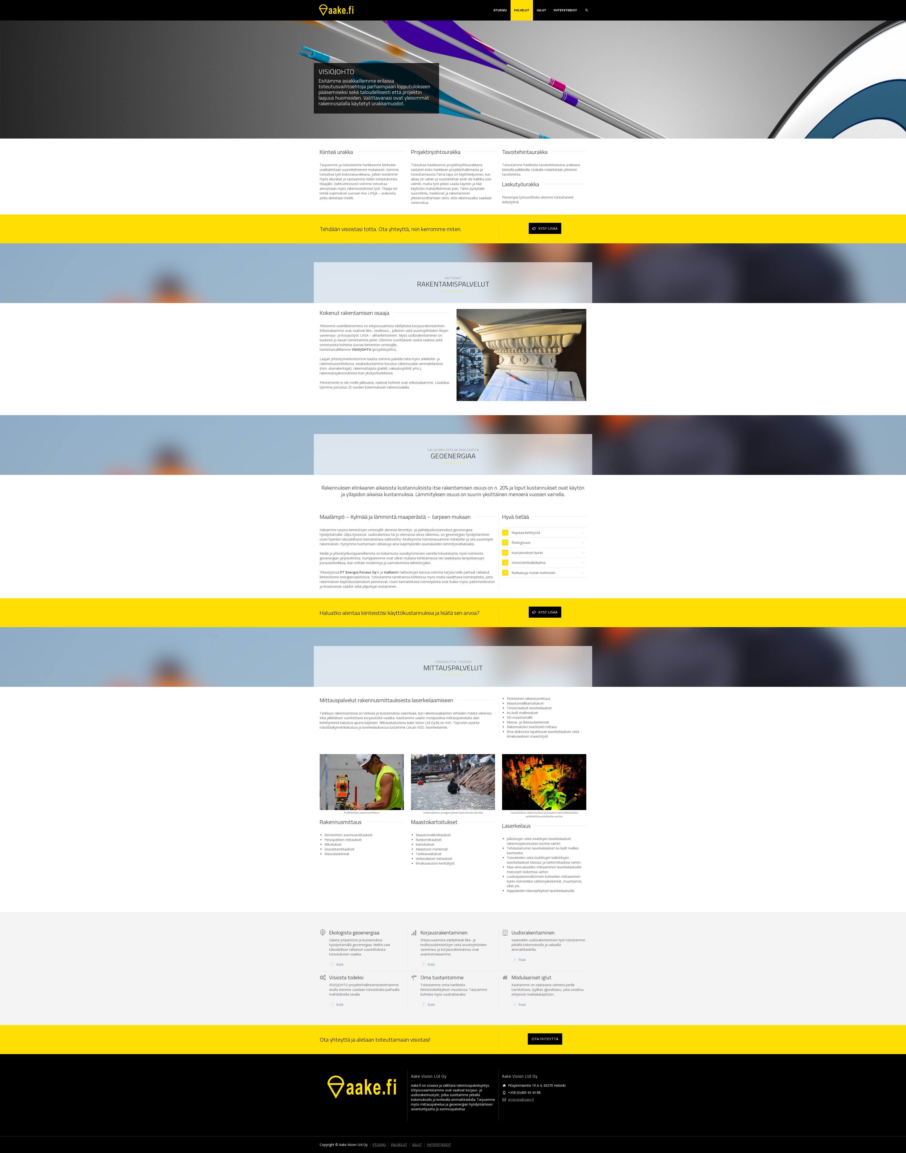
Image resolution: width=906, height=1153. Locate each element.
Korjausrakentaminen (444, 933)
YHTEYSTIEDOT (565, 10)
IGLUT (541, 10)
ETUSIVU (500, 10)
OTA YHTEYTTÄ (545, 1038)
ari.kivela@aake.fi (521, 1099)
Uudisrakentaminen (533, 933)
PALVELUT (521, 10)
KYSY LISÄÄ (548, 228)
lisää (339, 964)
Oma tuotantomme (442, 977)
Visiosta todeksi (346, 977)
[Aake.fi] (336, 10)
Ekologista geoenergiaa (354, 933)
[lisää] (323, 933)
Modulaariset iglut (531, 977)
